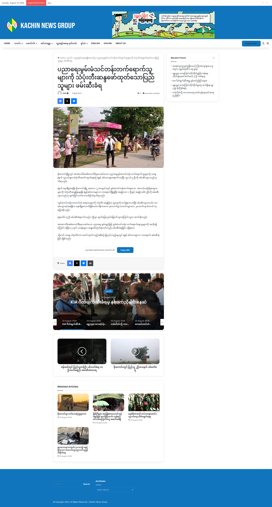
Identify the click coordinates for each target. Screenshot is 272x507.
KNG (64, 93)
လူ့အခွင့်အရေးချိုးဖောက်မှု (84, 58)
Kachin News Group (98, 502)
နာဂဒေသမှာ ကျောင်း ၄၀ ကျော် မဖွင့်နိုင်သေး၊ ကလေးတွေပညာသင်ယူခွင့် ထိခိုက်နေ (73, 450)
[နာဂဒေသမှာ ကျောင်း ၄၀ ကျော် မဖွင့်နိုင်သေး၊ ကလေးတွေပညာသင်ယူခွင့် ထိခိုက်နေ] (73, 436)
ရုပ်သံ (83, 43)
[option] (108, 301)
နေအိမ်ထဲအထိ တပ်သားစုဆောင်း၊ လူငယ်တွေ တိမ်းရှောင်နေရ (142, 415)
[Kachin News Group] (108, 25)
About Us (121, 43)
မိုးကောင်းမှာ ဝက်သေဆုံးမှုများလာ (72, 413)
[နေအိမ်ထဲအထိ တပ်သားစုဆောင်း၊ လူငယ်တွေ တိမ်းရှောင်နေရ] (144, 402)
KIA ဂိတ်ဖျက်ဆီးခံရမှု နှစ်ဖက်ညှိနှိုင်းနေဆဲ (190, 81)
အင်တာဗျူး (46, 43)
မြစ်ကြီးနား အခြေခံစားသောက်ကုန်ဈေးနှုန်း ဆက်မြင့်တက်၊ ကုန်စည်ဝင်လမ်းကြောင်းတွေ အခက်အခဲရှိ (107, 416)
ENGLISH (95, 43)
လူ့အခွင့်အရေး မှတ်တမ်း (66, 43)
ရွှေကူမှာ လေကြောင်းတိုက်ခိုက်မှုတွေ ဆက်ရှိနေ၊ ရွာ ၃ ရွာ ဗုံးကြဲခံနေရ (108, 301)
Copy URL (125, 250)
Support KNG (53, 3)
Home (7, 43)
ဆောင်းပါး (30, 43)
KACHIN (108, 43)
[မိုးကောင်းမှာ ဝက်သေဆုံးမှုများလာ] (73, 402)
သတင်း (17, 43)
